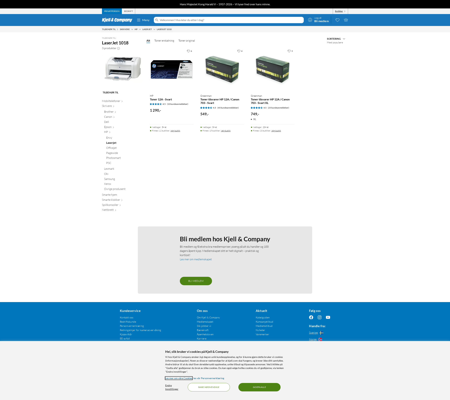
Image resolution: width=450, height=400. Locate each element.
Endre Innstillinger (171, 387)
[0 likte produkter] (337, 20)
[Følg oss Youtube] (328, 317)
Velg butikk (175, 130)
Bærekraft (203, 330)
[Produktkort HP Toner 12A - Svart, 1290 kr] (172, 69)
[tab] (112, 11)
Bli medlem (196, 280)
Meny (146, 20)
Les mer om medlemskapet (196, 259)
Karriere (201, 338)
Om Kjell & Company (208, 317)
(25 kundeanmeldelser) (278, 107)
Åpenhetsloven (205, 334)
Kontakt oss (126, 317)
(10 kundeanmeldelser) (177, 104)
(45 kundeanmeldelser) (228, 107)
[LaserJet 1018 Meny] (172, 29)
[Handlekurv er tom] (346, 20)
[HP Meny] (140, 29)
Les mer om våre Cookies (178, 378)
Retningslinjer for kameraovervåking (140, 330)
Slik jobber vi (204, 325)
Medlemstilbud (264, 325)
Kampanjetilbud (264, 321)
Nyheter (260, 330)
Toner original (186, 40)
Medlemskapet (205, 321)
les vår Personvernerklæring (208, 378)
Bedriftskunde (128, 321)
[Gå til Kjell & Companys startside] (118, 20)
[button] (118, 48)
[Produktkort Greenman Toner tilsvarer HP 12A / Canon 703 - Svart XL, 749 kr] (272, 69)
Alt (148, 40)
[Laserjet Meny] (154, 29)
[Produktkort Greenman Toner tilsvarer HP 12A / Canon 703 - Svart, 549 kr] (222, 69)
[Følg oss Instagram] (319, 317)
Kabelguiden (263, 317)
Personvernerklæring (132, 325)
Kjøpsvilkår (126, 334)
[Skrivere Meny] (132, 29)
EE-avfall (125, 338)
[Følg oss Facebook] (311, 317)
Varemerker (262, 334)
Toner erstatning (164, 40)
